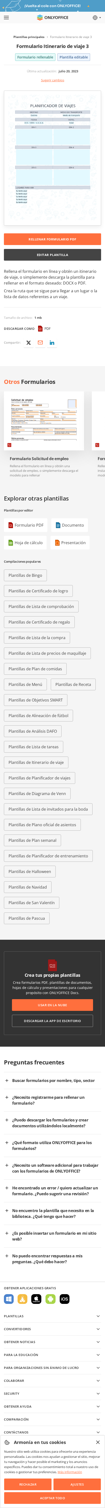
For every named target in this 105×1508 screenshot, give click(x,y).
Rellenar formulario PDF (52, 239)
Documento (73, 525)
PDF (47, 328)
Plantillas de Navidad (28, 887)
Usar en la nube (52, 1005)
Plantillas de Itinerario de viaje (36, 762)
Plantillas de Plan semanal (32, 840)
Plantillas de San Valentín (32, 902)
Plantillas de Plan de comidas (35, 669)
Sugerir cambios (52, 80)
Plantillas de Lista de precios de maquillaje (47, 653)
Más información (70, 1472)
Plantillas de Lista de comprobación (41, 606)
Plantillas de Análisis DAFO (33, 731)
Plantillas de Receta (73, 684)
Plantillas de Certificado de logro (38, 591)
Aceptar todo (52, 1498)
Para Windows (9, 1299)
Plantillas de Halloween (30, 871)
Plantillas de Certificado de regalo (39, 622)
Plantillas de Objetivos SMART (36, 700)
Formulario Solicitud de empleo (39, 458)
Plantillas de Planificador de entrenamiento (48, 856)
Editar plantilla (52, 255)
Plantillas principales (28, 37)
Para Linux (22, 1299)
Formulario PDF (29, 525)
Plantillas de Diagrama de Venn (37, 793)
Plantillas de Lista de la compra (37, 637)
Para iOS (65, 1299)
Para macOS (36, 1299)
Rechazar (27, 1484)
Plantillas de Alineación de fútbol (38, 715)
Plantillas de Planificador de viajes (40, 778)
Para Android (50, 1299)
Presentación (73, 542)
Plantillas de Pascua (27, 918)
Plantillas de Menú (25, 684)
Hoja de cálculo (29, 542)
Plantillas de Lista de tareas (34, 746)
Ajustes (77, 1484)
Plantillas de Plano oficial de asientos (42, 824)
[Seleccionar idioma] (96, 17)
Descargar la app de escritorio (52, 1021)
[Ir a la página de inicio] (52, 17)
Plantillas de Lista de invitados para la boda (48, 809)
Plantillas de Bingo (25, 575)
